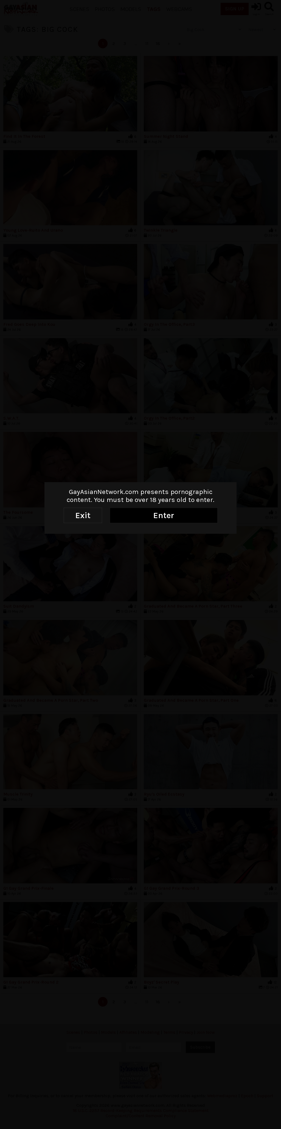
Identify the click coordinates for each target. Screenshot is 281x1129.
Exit (83, 515)
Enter (163, 515)
